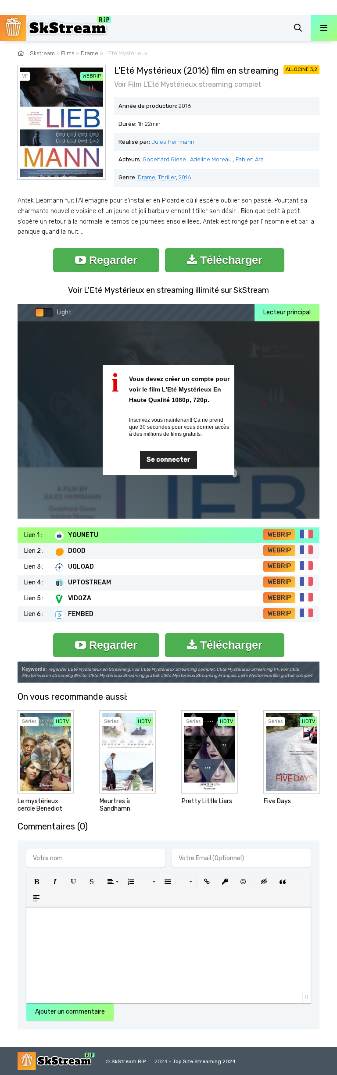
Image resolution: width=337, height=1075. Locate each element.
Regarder (111, 260)
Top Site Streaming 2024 (204, 1061)
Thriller (167, 177)
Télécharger (229, 260)
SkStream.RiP (128, 1061)
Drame (146, 177)
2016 (185, 177)
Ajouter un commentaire (70, 1011)
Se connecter (168, 459)
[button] (36, 881)
